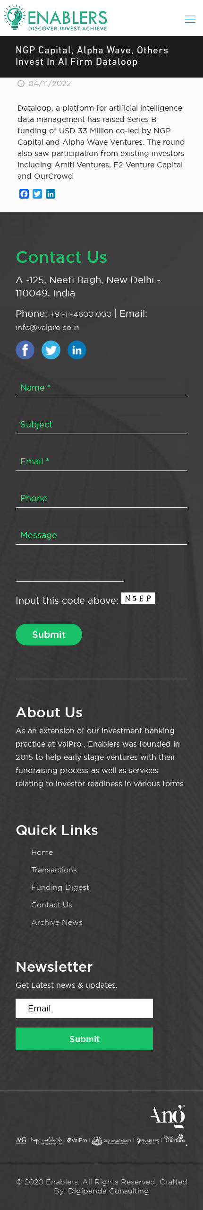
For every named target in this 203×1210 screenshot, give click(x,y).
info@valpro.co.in (48, 327)
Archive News (57, 922)
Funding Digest (60, 887)
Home (42, 852)
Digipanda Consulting (108, 1191)
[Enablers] (101, 16)
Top (194, 1201)
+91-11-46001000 (82, 314)
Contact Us (51, 905)
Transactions (54, 870)
